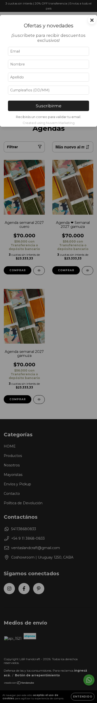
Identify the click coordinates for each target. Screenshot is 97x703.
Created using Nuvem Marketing (49, 123)
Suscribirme (48, 105)
